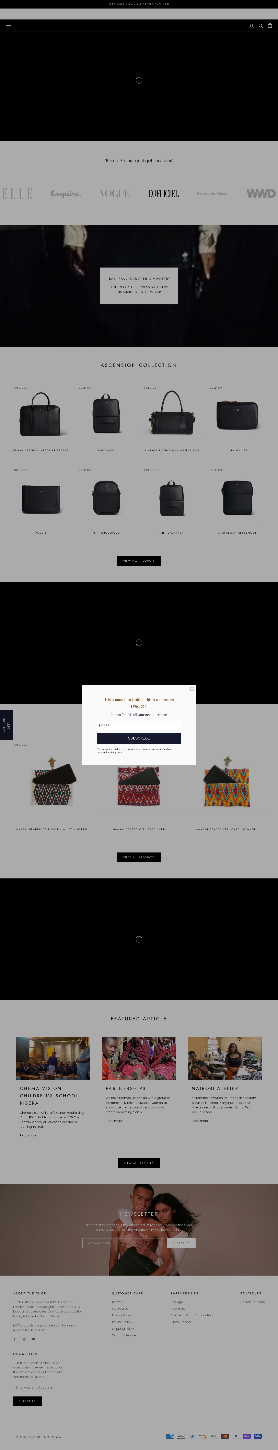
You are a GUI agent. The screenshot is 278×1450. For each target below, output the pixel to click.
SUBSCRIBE (139, 738)
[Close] (191, 689)
